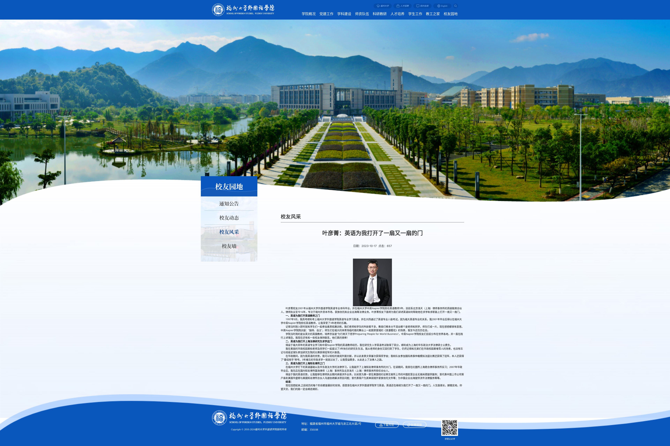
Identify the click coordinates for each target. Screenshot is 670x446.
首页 (410, 198)
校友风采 (439, 198)
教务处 (414, 380)
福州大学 (414, 374)
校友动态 (229, 217)
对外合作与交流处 (414, 399)
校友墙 (229, 245)
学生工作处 (414, 386)
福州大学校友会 (414, 393)
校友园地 (423, 198)
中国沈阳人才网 (414, 418)
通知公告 (229, 203)
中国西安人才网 (414, 412)
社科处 (414, 405)
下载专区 (388, 424)
